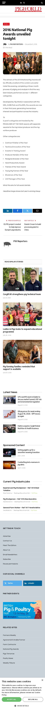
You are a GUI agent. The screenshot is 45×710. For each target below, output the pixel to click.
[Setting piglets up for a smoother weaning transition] (9, 453)
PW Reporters (16, 44)
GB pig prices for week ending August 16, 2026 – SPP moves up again (29, 413)
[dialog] (22, 694)
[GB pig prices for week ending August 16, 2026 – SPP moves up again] (9, 414)
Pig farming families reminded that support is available (19, 367)
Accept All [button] (11, 699)
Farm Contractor (9, 644)
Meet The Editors (9, 545)
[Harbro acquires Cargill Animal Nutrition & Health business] (9, 428)
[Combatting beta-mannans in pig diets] (9, 465)
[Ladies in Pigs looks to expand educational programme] (22, 314)
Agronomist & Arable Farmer (14, 640)
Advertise (7, 536)
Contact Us (7, 541)
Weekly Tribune (9, 663)
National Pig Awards (11, 649)
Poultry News (8, 658)
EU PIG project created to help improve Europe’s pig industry (12, 227)
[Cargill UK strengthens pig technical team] (22, 279)
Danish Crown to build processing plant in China (32, 227)
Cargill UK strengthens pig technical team (22, 294)
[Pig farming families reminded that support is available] (22, 351)
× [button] (42, 680)
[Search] (42, 2)
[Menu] (4, 2)
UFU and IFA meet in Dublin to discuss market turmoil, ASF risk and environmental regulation (30, 399)
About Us (6, 550)
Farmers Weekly (9, 635)
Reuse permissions (10, 564)
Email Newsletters (10, 554)
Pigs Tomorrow (8, 654)
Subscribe (7, 559)
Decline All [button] (33, 699)
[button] (22, 705)
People (6, 24)
